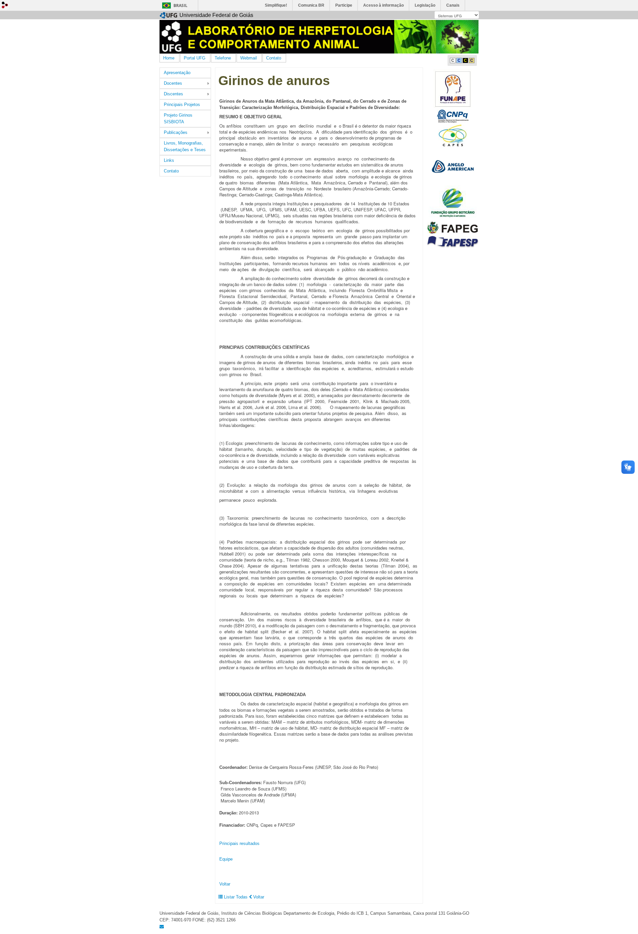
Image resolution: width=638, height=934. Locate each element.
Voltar (224, 884)
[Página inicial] (319, 36)
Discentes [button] (173, 93)
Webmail (248, 57)
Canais (453, 5)
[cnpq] (453, 115)
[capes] (453, 135)
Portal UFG (194, 57)
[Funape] (452, 88)
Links (169, 160)
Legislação (425, 5)
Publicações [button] (175, 132)
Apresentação (177, 72)
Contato (273, 57)
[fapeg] (452, 227)
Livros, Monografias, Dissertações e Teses (185, 146)
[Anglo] (452, 166)
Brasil (180, 5)
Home (168, 57)
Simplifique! (276, 5)
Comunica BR (311, 5)
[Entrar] (5, 5)
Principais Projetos (182, 104)
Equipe (226, 859)
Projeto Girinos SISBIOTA (178, 118)
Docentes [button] (173, 83)
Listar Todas (236, 896)
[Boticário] (453, 202)
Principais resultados (239, 843)
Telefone (223, 57)
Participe (343, 5)
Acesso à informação (383, 5)
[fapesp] (452, 241)
